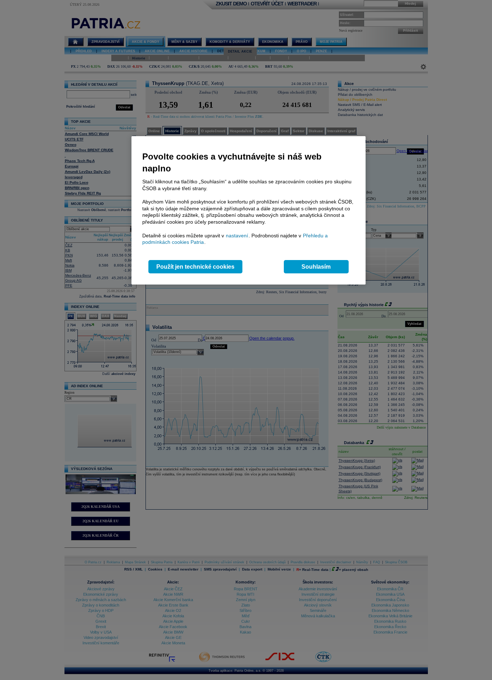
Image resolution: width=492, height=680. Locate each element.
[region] (248, 210)
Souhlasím (316, 267)
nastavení (237, 235)
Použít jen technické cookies (195, 267)
